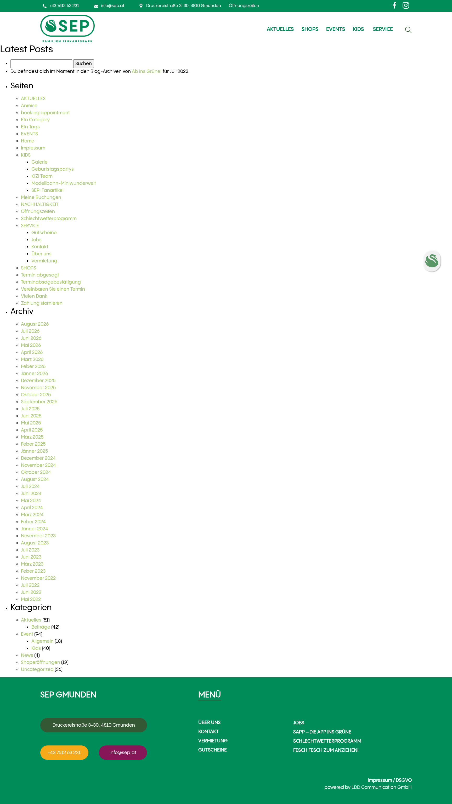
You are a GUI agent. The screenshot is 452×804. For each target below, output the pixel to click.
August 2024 (35, 479)
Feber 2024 (33, 521)
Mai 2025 (31, 423)
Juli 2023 (30, 550)
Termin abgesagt (40, 275)
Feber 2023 (33, 571)
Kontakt (39, 246)
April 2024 (32, 507)
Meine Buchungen (41, 197)
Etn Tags (30, 126)
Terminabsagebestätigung (51, 282)
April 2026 (32, 352)
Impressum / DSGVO (390, 780)
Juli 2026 (30, 331)
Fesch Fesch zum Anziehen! (326, 750)
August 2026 (35, 324)
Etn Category (35, 119)
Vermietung (44, 261)
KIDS (26, 155)
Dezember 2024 (38, 458)
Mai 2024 (31, 500)
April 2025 (32, 430)
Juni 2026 (31, 338)
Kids (36, 648)
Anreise (29, 105)
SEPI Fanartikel (47, 190)
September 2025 (39, 401)
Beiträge (40, 627)
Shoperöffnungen (40, 662)
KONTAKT (208, 731)
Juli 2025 (30, 408)
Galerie (39, 162)
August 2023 (35, 543)
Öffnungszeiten (244, 6)
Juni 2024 (31, 493)
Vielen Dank (34, 296)
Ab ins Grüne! (147, 71)
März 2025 (32, 437)
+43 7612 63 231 (64, 6)
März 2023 (32, 564)
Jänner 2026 (34, 373)
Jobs (36, 239)
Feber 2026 (33, 366)
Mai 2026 (31, 345)
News (27, 655)
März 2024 (32, 514)
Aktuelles (31, 620)
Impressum (33, 148)
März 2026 (32, 359)
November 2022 (38, 578)
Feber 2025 (33, 444)
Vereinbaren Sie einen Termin (53, 289)
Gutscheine (44, 232)
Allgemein (42, 641)
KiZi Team (42, 176)
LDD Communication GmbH (382, 787)
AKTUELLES (33, 98)
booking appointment (45, 112)
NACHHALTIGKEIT (40, 204)
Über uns (41, 253)
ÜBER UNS (209, 722)
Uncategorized (37, 669)
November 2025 (38, 387)
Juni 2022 (31, 592)
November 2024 (38, 465)
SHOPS (28, 268)
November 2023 (38, 535)
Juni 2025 (31, 416)
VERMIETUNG (213, 740)
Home (27, 141)
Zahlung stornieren (42, 303)
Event (27, 634)
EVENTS (29, 133)
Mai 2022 (31, 599)
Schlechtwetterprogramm (49, 218)
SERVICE (30, 225)
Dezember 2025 (38, 380)
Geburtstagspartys (52, 169)
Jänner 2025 (34, 451)
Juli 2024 (30, 486)
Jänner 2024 (34, 528)
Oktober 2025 (36, 394)
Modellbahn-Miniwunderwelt (63, 183)
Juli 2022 (30, 585)
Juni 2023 (31, 557)
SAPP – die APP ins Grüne (322, 732)
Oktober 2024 (36, 472)
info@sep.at (112, 6)
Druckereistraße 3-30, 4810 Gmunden (183, 6)
